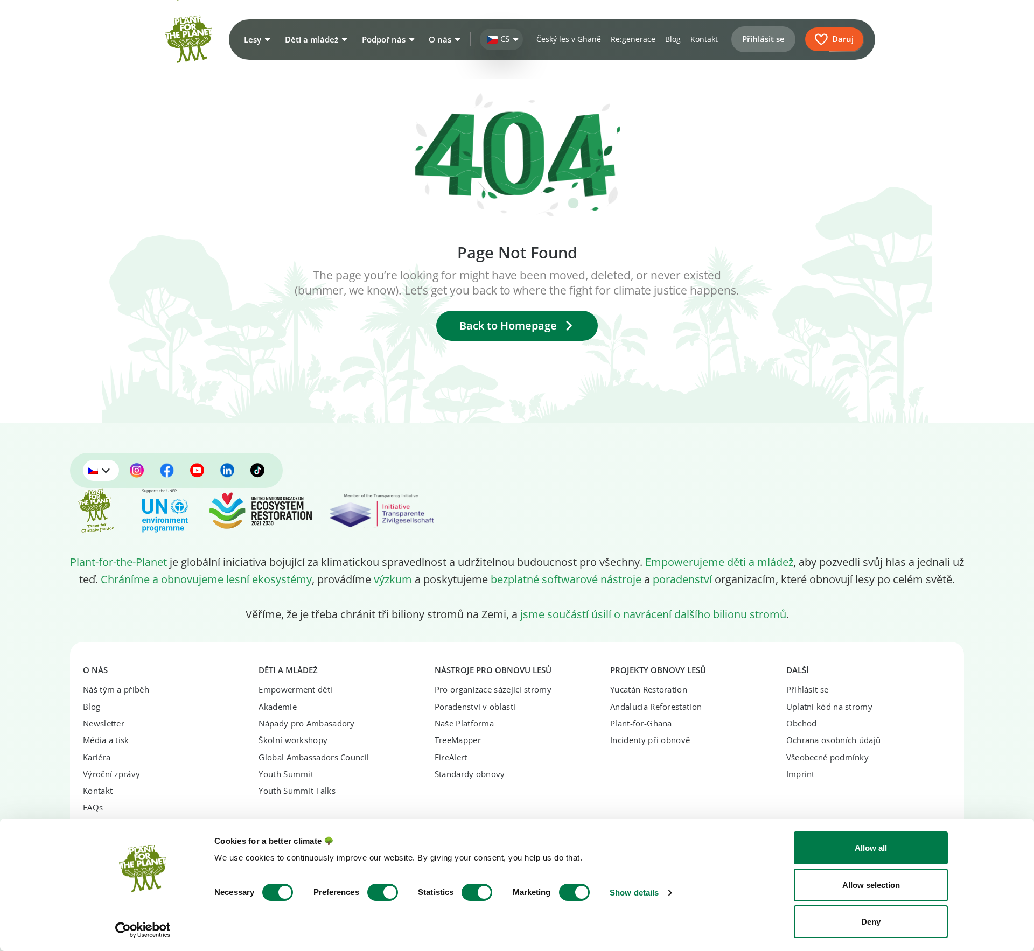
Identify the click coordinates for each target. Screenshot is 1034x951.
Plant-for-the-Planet (118, 561)
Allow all (871, 847)
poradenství (682, 578)
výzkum (393, 578)
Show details (634, 892)
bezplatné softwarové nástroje (566, 578)
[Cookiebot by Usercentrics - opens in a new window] (143, 930)
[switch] (382, 892)
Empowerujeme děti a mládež (719, 561)
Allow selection (871, 885)
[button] (256, 39)
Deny (871, 921)
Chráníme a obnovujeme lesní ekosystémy (206, 578)
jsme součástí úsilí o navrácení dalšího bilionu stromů (653, 613)
